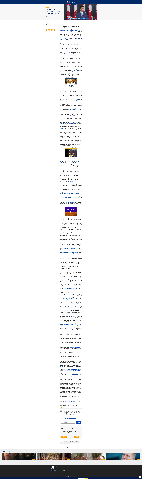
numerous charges (70, 121)
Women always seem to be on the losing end (73, 369)
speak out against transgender (75, 347)
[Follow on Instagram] (54, 470)
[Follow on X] (52, 470)
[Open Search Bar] (95, 2)
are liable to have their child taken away (70, 329)
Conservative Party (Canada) (69, 441)
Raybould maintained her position (65, 139)
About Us (64, 468)
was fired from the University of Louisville (67, 335)
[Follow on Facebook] (51, 470)
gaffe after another (71, 181)
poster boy (76, 198)
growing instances (75, 374)
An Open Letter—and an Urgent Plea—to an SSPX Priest (83, 461)
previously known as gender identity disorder (70, 288)
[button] (140, 477)
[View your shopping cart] (93, 2)
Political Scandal (66, 442)
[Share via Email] (51, 30)
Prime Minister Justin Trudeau (76, 442)
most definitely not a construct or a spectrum (72, 299)
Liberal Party (61, 442)
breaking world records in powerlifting (73, 370)
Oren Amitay (74, 345)
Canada (64, 441)
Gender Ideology (76, 441)
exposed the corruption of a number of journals (72, 92)
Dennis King (71, 31)
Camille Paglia (70, 363)
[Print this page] (52, 30)
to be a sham (72, 316)
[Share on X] (46, 30)
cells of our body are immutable (69, 298)
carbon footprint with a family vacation (66, 197)
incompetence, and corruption (68, 190)
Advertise (64, 471)
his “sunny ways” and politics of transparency (74, 110)
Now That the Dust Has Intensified (44, 461)
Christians (75, 178)
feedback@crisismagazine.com (86, 468)
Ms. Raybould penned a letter (69, 202)
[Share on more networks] (54, 30)
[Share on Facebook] (48, 30)
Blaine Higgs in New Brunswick (68, 30)
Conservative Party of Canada (69, 401)
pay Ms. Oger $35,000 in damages (74, 279)
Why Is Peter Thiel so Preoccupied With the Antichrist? (118, 461)
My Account (74, 468)
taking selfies (70, 182)
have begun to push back (71, 371)
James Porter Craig (51, 16)
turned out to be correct (70, 255)
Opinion (47, 7)
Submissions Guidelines (65, 470)
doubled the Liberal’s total (64, 53)
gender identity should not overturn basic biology (72, 337)
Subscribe (78, 422)
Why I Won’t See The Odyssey (8, 461)
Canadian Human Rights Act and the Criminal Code (69, 248)
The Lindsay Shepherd (76, 99)
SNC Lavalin (72, 115)
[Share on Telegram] (49, 30)
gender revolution (73, 319)
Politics (70, 442)
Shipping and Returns (66, 472)
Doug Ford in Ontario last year (67, 29)
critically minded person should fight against (69, 333)
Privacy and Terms (65, 473)
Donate (64, 436)
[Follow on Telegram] (55, 470)
